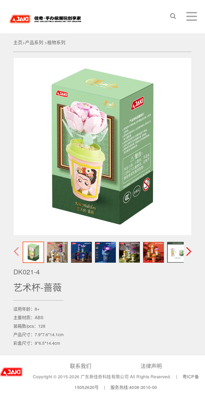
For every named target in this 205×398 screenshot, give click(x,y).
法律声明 (151, 366)
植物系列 (56, 42)
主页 (17, 42)
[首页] (45, 17)
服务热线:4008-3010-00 (134, 387)
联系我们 (80, 366)
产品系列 (34, 42)
